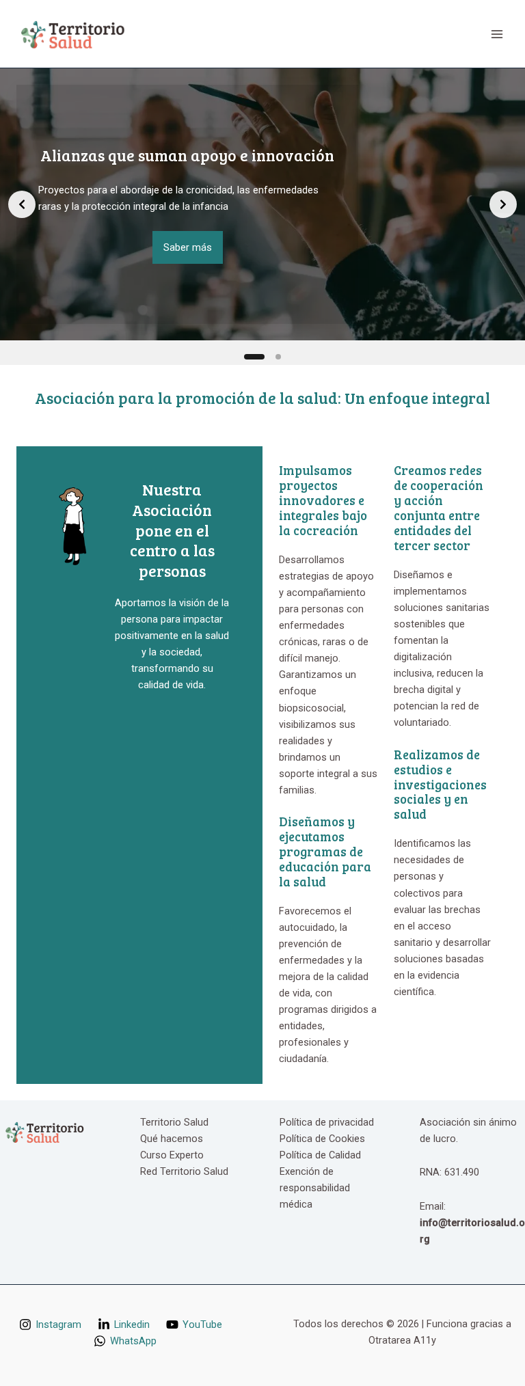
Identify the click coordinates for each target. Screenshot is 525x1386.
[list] (262, 204)
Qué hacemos (171, 1138)
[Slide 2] (278, 357)
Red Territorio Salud (184, 1171)
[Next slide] (503, 204)
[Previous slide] (22, 204)
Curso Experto (172, 1155)
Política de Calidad (320, 1155)
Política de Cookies (322, 1138)
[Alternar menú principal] (497, 34)
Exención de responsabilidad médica (315, 1187)
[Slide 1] (254, 357)
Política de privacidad (327, 1122)
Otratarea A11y (402, 1340)
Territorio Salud (174, 1122)
